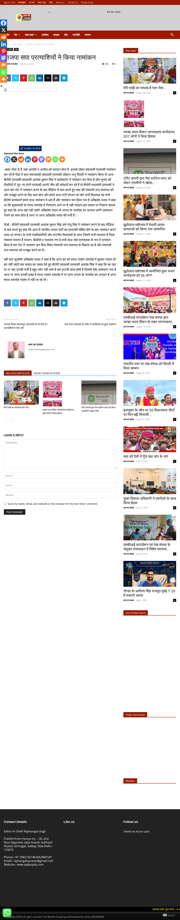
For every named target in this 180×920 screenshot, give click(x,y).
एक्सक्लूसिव (22, 2)
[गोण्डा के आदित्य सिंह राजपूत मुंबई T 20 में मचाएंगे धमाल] (149, 574)
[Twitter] (15, 77)
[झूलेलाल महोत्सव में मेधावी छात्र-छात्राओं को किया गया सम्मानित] (149, 207)
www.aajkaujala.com (30, 864)
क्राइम (56, 34)
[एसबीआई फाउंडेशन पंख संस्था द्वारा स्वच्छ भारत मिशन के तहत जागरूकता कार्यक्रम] (149, 300)
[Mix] (48, 159)
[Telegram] (64, 77)
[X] (14, 159)
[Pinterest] (23, 77)
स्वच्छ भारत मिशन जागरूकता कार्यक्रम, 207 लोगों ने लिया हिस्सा (149, 134)
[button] (172, 35)
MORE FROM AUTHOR (47, 373)
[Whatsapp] (55, 159)
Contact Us (73, 2)
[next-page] (11, 420)
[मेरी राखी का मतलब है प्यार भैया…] (21, 393)
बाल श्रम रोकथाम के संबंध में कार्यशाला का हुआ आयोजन (90, 324)
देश (15, 34)
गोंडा (16, 49)
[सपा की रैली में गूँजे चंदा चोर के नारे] (149, 439)
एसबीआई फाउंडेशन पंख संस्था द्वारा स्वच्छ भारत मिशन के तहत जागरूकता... (149, 319)
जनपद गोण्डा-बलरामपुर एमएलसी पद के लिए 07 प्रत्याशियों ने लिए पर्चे (26, 326)
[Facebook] (7, 159)
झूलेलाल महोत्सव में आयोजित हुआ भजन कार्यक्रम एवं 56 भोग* (149, 273)
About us (60, 2)
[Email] (47, 77)
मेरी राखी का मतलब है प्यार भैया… (17, 407)
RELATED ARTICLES (18, 373)
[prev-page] (6, 420)
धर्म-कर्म (31, 2)
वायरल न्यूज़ (42, 2)
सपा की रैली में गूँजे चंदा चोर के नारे (145, 456)
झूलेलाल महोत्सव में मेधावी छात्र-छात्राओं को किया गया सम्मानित (144, 227)
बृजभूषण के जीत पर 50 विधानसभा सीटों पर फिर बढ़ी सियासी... (149, 412)
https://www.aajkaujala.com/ (41, 349)
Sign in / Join (9, 2)
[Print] (55, 77)
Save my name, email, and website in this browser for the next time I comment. (53, 503)
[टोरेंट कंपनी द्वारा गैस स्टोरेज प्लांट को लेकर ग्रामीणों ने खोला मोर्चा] (98, 393)
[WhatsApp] (31, 77)
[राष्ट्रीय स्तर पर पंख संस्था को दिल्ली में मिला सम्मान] (149, 346)
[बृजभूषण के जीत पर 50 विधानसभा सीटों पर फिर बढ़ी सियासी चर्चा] (149, 393)
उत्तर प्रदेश (17, 44)
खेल (66, 34)
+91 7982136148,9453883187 (33, 857)
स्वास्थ (88, 34)
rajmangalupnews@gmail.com (33, 861)
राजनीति (76, 34)
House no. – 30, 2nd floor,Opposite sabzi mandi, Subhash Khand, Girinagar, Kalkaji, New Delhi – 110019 (28, 844)
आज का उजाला (12, 64)
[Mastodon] (41, 159)
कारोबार (45, 34)
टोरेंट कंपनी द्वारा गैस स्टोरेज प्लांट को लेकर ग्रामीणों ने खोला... (147, 180)
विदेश (51, 2)
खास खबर (29, 34)
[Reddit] (21, 159)
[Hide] (1, 86)
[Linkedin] (39, 77)
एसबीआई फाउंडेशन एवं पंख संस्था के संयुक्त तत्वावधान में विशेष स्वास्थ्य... (146, 547)
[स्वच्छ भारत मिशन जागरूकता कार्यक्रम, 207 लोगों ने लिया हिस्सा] (60, 394)
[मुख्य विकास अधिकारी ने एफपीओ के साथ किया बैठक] (149, 481)
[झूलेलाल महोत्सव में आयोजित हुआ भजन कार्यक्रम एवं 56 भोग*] (149, 254)
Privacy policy (87, 2)
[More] (62, 159)
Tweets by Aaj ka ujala (136, 831)
